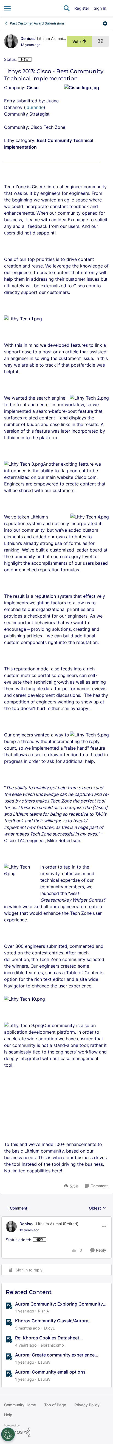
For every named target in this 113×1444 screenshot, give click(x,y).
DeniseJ (28, 38)
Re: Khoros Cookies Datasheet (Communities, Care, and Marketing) (53, 1338)
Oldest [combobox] (97, 1208)
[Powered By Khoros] (56, 1430)
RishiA (43, 1311)
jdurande (35, 107)
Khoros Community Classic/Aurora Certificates (51, 1321)
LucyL (49, 1328)
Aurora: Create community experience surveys (55, 1355)
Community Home (20, 1404)
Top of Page (55, 1404)
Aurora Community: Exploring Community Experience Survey (59, 1304)
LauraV (44, 1362)
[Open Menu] (105, 23)
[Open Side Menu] (7, 8)
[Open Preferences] (8, 1434)
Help (8, 1414)
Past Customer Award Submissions (37, 23)
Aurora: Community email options (50, 1372)
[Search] (66, 8)
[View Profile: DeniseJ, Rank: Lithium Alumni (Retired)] (11, 41)
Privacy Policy (87, 1404)
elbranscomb (52, 1345)
